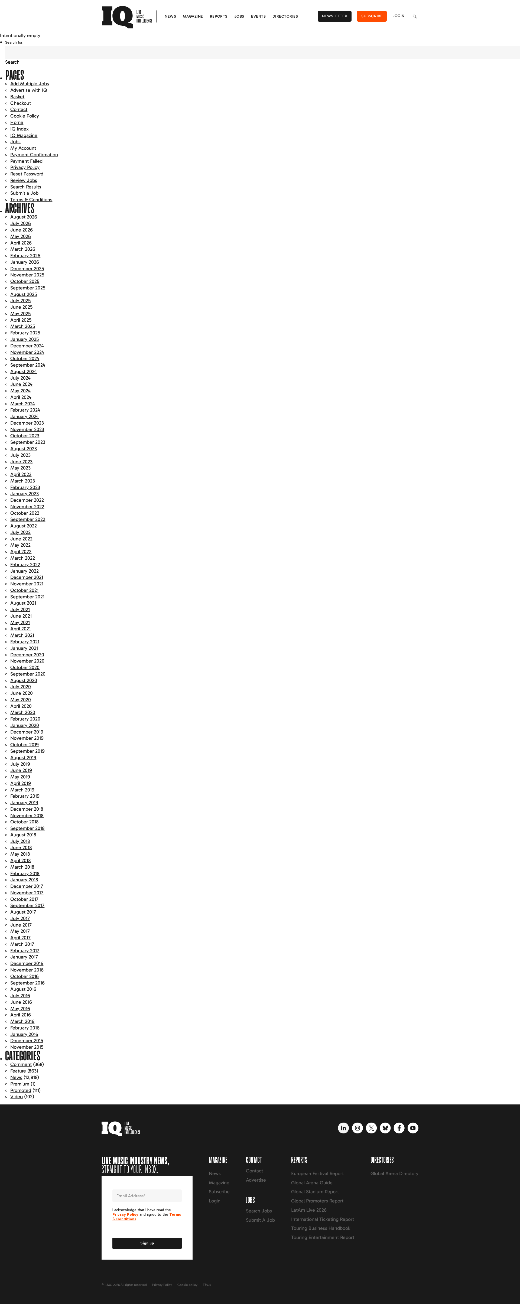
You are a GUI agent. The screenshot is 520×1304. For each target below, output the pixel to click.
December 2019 (26, 732)
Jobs (239, 16)
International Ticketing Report (322, 1219)
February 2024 (25, 410)
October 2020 (25, 667)
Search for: (14, 42)
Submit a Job (24, 193)
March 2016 (22, 1021)
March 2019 (22, 790)
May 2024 (20, 391)
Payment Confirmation (34, 155)
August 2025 (23, 294)
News (170, 16)
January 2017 (24, 957)
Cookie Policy (24, 116)
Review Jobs (23, 180)
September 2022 (27, 519)
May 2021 (20, 622)
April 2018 (20, 860)
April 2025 (20, 320)
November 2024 (27, 352)
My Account (23, 148)
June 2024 (21, 384)
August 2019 (23, 758)
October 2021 (24, 590)
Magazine (193, 16)
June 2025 (21, 307)
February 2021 (24, 642)
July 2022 (20, 532)
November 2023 (27, 429)
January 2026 (24, 262)
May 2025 (20, 314)
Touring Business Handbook (320, 1228)
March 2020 (22, 712)
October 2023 (24, 436)
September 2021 (27, 597)
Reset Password (26, 174)
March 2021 (22, 635)
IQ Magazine (23, 135)
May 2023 (20, 468)
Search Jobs (259, 1211)
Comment (21, 1064)
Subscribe (371, 16)
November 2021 (26, 584)
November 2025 (27, 275)
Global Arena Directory (394, 1173)
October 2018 (24, 822)
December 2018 (26, 809)
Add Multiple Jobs (29, 84)
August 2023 (23, 449)
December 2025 (27, 269)
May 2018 (20, 854)
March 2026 (22, 249)
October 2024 (24, 358)
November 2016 (27, 970)
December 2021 (26, 577)
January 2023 (24, 494)
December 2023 (27, 423)
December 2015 (26, 1041)
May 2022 (20, 545)
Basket (17, 97)
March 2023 (22, 481)
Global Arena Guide (312, 1183)
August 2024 (23, 371)
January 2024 (24, 416)
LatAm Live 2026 (309, 1210)
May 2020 (20, 700)
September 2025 (27, 288)
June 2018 (21, 847)
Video (16, 1097)
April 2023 (20, 474)
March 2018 (22, 867)
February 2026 (25, 256)
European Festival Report (317, 1173)
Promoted (20, 1090)
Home (16, 122)
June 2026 (21, 230)
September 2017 (27, 905)
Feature (18, 1071)
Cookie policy (187, 1285)
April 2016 (20, 1015)
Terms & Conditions (31, 200)
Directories (285, 16)
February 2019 (25, 796)
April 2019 (20, 783)
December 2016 (26, 963)
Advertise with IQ (28, 90)
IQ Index (19, 129)
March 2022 (22, 558)
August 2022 (23, 526)
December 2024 (27, 346)
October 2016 (24, 976)
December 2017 (26, 886)
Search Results (25, 187)
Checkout (20, 103)
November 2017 (26, 893)
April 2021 (20, 629)
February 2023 (25, 487)
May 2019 (20, 777)
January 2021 (24, 648)
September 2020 (28, 674)
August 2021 (23, 603)
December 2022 (27, 500)
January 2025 (24, 339)
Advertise (256, 1180)
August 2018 (23, 835)
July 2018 (20, 841)
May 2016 (20, 1009)
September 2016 (27, 983)
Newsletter (334, 16)
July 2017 (20, 918)
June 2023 (21, 462)
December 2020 (27, 655)
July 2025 (20, 301)
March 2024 (22, 404)
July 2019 (20, 764)
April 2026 (21, 243)
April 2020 (21, 706)
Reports (218, 16)
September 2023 (27, 442)
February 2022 (25, 565)
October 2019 (24, 745)
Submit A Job (260, 1220)
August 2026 (23, 217)
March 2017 (22, 944)
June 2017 (21, 925)
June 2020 (21, 693)
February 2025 (25, 333)
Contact (18, 109)
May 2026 (20, 236)
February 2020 (25, 719)
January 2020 (24, 725)
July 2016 (20, 996)
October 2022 (24, 513)
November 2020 (27, 661)
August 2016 (23, 989)
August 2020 (23, 680)
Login (398, 16)
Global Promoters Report (317, 1201)
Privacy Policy (25, 167)
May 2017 (20, 931)
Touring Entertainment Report (322, 1237)
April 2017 (20, 938)
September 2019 (27, 751)
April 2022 (20, 552)
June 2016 (21, 1002)
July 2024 (20, 378)
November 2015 (26, 1047)
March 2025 (22, 326)
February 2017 (24, 951)
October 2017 (24, 899)
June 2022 (21, 539)
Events (258, 16)
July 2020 (20, 687)
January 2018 (24, 880)
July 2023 (20, 455)
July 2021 (20, 609)
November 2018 (27, 816)
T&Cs (207, 1285)
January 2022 (24, 571)
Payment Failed (26, 161)
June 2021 (21, 616)
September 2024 (27, 365)
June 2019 (21, 770)
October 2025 (24, 281)
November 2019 (27, 738)
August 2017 (23, 912)
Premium (19, 1084)
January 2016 (24, 1034)
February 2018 (25, 873)
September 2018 (27, 828)
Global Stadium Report (315, 1192)
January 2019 (24, 803)
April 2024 (20, 397)
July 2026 (20, 223)
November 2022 (27, 507)
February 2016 (25, 1028)
